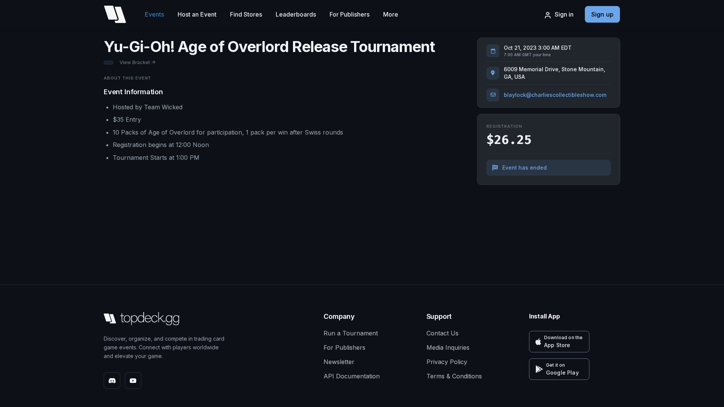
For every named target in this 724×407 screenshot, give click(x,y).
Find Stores (246, 14)
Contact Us (442, 333)
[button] (559, 341)
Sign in (564, 14)
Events (154, 14)
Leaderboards (296, 14)
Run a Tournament (351, 333)
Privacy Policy (446, 362)
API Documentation (352, 376)
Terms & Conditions (454, 376)
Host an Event (197, 14)
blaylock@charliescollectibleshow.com (555, 95)
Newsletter (339, 362)
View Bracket (135, 62)
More (390, 14)
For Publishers (350, 14)
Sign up (602, 14)
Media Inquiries (447, 347)
